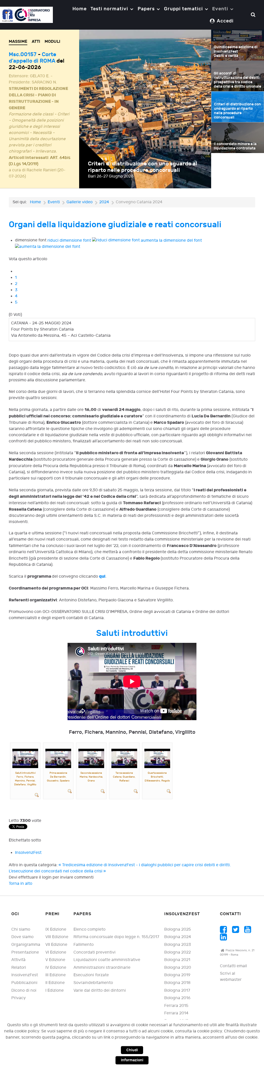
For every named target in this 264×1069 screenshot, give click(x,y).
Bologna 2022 (177, 952)
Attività (18, 959)
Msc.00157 (23, 54)
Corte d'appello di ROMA (32, 57)
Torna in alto (20, 883)
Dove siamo (22, 937)
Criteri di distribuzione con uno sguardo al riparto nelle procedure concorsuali (142, 167)
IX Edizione (55, 929)
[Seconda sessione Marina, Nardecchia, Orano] (91, 758)
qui (102, 576)
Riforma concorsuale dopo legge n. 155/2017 (116, 937)
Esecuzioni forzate (91, 975)
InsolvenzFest (28, 852)
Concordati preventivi (94, 952)
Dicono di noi (23, 990)
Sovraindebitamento (93, 982)
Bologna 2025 (177, 929)
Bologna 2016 (177, 998)
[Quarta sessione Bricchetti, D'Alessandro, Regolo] (157, 758)
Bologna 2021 (177, 959)
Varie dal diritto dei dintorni (99, 990)
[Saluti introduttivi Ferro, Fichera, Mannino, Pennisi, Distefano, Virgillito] (25, 758)
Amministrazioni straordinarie (101, 967)
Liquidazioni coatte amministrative (106, 959)
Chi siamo (20, 929)
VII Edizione (56, 944)
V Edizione (55, 959)
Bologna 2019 (177, 975)
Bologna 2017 (177, 990)
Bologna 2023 (177, 944)
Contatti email (233, 966)
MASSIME (18, 41)
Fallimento (83, 944)
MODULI (52, 41)
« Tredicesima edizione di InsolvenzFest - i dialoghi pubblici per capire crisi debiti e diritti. (145, 865)
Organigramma (25, 944)
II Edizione (55, 982)
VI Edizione (55, 952)
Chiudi (132, 1050)
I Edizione (54, 990)
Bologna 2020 (177, 967)
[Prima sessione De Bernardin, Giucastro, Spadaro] (58, 758)
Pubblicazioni (24, 982)
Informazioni (132, 1060)
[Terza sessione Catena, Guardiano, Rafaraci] (124, 758)
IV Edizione (55, 967)
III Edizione (55, 975)
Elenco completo (89, 929)
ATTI (36, 41)
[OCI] (26, 15)
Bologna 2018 (177, 982)
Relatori (18, 967)
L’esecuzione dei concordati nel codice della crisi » (57, 871)
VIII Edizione (56, 937)
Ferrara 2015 (176, 1005)
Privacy (18, 998)
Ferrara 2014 (176, 1013)
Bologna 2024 (177, 937)
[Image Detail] (37, 795)
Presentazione (25, 952)
